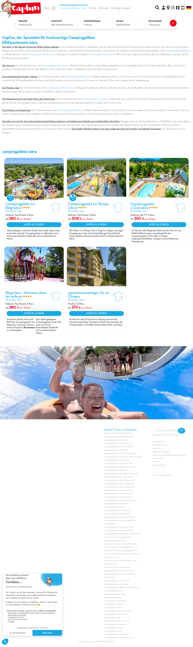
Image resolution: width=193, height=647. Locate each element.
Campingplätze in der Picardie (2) (118, 490)
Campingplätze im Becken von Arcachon (121, 587)
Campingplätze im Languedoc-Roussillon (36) (123, 457)
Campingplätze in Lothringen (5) (117, 510)
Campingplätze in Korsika (114, 507)
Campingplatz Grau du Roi (115, 594)
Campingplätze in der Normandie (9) (119, 487)
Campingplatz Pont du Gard (116, 614)
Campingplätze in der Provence (117, 581)
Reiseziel (23, 21)
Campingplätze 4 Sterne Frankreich (119, 571)
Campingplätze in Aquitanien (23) (118, 463)
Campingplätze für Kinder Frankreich (119, 574)
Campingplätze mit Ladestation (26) (119, 527)
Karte (92, 8)
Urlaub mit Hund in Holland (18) (117, 567)
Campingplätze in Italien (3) (115, 504)
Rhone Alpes (11, 211)
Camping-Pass (159, 442)
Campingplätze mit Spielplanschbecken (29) (122, 534)
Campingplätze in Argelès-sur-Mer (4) (119, 467)
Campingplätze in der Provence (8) (118, 494)
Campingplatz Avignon (113, 604)
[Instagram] (172, 8)
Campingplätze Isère (73, 8)
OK (181, 431)
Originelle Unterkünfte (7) (114, 541)
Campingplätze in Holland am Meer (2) (120, 500)
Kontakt (104, 8)
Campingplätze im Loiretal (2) (116, 460)
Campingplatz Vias (112, 618)
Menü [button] (47, 8)
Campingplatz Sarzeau (113, 628)
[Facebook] (177, 8)
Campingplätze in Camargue (116, 634)
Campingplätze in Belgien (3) (116, 470)
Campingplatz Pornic (113, 608)
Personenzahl (155, 21)
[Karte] (168, 8)
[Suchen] (173, 23)
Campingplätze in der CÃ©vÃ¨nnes (119, 638)
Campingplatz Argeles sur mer (117, 621)
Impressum (157, 448)
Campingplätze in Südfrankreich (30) (119, 517)
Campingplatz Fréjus (113, 631)
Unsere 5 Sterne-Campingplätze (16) (119, 547)
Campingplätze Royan (113, 591)
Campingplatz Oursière (100, 54)
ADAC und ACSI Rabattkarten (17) (118, 433)
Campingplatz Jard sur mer (115, 624)
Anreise (119, 21)
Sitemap (156, 462)
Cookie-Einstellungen (161, 452)
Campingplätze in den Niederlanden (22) (121, 474)
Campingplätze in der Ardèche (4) (118, 477)
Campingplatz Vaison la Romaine (118, 611)
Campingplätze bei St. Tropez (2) (117, 443)
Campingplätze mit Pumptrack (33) (118, 531)
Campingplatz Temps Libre (42, 54)
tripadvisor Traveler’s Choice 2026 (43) (120, 544)
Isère (19, 211)
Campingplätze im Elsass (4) (116, 450)
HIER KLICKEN (34, 224)
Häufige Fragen (121, 8)
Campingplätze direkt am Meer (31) (118, 447)
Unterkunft (56, 21)
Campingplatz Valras (113, 597)
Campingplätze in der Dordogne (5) (119, 484)
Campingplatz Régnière (178, 51)
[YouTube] (182, 8)
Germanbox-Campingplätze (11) (117, 537)
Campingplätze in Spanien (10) (117, 514)
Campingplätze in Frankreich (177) (118, 497)
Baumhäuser (109, 577)
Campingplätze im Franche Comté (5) (120, 453)
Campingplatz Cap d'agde (115, 601)
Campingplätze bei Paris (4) (115, 440)
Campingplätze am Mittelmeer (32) (118, 437)
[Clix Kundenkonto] (163, 8)
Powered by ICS (159, 465)
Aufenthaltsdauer (92, 21)
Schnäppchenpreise (161, 445)
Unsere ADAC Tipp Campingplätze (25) (120, 551)
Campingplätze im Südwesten (116, 584)
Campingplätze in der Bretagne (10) (119, 480)
